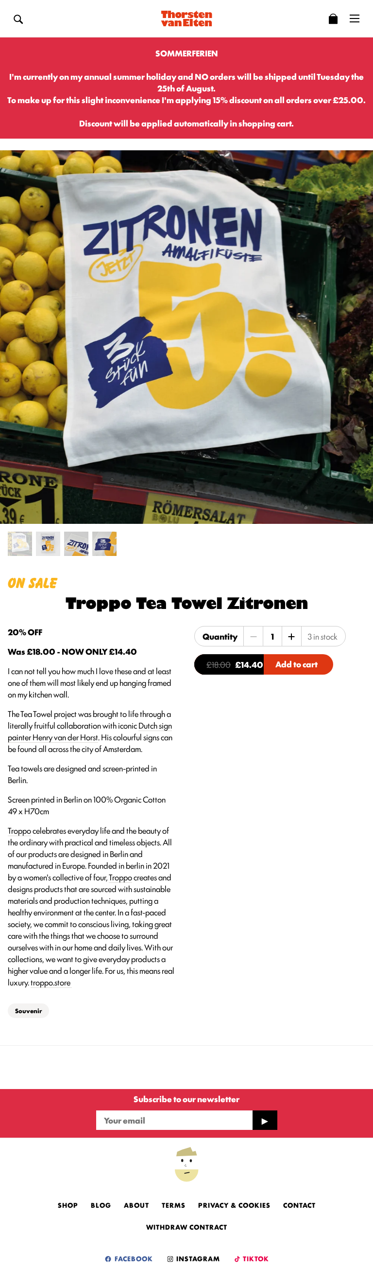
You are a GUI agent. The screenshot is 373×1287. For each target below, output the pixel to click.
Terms (174, 1205)
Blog (101, 1205)
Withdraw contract (186, 1227)
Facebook (133, 1258)
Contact (299, 1205)
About (136, 1205)
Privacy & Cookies (234, 1205)
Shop (68, 1205)
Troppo (19, 830)
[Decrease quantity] (253, 636)
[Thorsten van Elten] (186, 18)
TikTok (255, 1258)
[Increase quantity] (291, 636)
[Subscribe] (264, 1120)
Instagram (197, 1258)
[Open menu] (354, 18)
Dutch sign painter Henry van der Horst (90, 731)
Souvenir (28, 1010)
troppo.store (51, 982)
